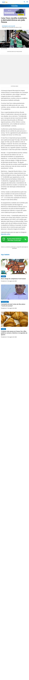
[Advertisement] (14, 69)
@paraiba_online (5, 234)
